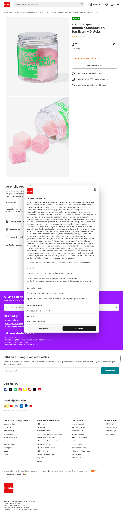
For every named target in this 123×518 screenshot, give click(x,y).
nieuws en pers (78, 434)
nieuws (40, 461)
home (6, 12)
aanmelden (110, 371)
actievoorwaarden (79, 448)
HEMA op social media (46, 437)
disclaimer (25, 471)
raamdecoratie (9, 444)
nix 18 (87, 471)
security (34, 471)
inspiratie (40, 458)
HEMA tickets (42, 451)
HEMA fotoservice (44, 444)
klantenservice (77, 444)
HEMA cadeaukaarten (46, 448)
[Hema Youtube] (39, 389)
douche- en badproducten (75, 12)
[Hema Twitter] (10, 389)
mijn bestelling (11, 320)
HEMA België (109, 424)
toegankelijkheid (46, 471)
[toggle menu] (118, 4)
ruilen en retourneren (14, 327)
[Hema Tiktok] (34, 389)
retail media (76, 458)
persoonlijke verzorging (35, 12)
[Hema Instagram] (20, 389)
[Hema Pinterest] (29, 389)
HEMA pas (41, 427)
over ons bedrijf (78, 424)
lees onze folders (44, 431)
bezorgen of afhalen (14, 323)
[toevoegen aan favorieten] (114, 44)
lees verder (11, 202)
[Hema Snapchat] (25, 389)
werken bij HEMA (78, 427)
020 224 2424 (10, 337)
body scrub (93, 12)
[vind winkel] (115, 307)
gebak (6, 451)
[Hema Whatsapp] (15, 389)
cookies (80, 471)
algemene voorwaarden (65, 471)
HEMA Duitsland (110, 427)
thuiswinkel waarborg (12, 474)
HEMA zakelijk (77, 441)
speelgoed (8, 448)
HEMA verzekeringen (45, 454)
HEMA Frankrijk (110, 431)
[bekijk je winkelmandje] (112, 4)
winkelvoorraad (94, 65)
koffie (6, 454)
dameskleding (9, 424)
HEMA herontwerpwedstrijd (48, 441)
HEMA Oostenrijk (110, 434)
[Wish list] (106, 4)
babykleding (9, 431)
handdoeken (9, 441)
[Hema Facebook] (5, 389)
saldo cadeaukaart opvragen (83, 451)
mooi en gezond (17, 12)
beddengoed (9, 434)
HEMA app (41, 424)
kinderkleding (9, 427)
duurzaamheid (77, 431)
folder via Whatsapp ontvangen (49, 434)
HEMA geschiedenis (79, 437)
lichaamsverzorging (55, 12)
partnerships (76, 454)
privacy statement (11, 471)
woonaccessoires (10, 437)
